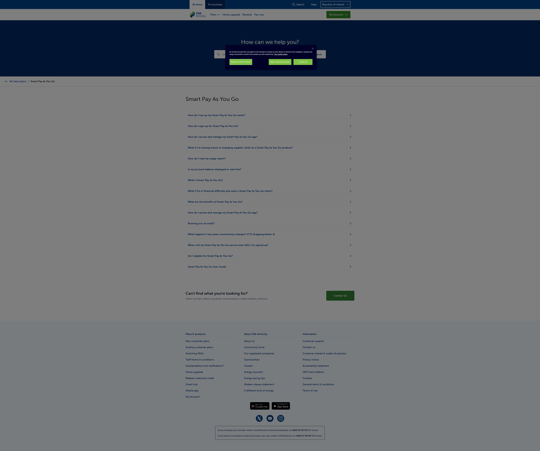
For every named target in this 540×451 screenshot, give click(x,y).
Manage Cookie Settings (241, 62)
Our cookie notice (280, 54)
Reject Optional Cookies (280, 62)
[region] (271, 57)
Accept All (303, 62)
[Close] (313, 48)
